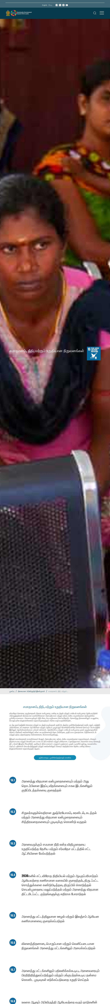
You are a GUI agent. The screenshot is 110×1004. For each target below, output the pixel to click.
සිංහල (50, 5)
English (44, 5)
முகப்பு (11, 691)
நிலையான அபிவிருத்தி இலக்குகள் (31, 691)
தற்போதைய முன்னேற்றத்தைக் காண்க (55, 757)
